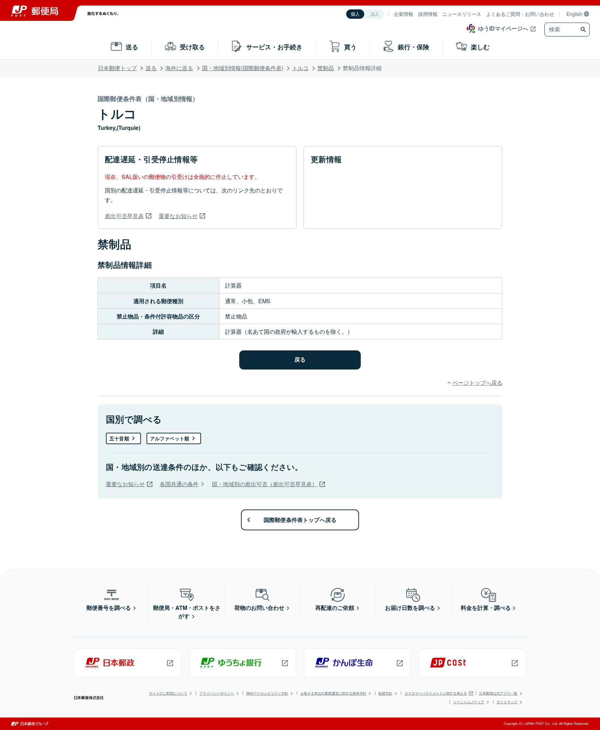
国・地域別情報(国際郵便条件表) (242, 68)
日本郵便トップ (117, 68)
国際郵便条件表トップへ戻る (300, 520)
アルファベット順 (169, 438)
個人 (355, 14)
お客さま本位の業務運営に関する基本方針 (333, 693)
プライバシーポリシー (216, 693)
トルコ (300, 68)
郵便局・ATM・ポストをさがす (186, 612)
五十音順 (119, 438)
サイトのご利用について (168, 693)
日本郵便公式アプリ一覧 (498, 693)
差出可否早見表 (124, 216)
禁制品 (325, 68)
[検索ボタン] (584, 29)
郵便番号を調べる (108, 608)
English (574, 13)
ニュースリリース (461, 13)
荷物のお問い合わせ (259, 608)
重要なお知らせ (178, 216)
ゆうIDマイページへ (503, 28)
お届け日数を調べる (410, 608)
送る (151, 68)
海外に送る (179, 68)
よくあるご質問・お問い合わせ (520, 13)
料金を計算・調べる (486, 608)
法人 (375, 14)
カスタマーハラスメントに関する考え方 (436, 693)
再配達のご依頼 (334, 608)
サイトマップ (507, 701)
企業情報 (403, 13)
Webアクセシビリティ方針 (267, 693)
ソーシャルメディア (468, 701)
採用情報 (428, 13)
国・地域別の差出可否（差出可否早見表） (264, 484)
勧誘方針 (385, 693)
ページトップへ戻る (477, 383)
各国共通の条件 (179, 484)
